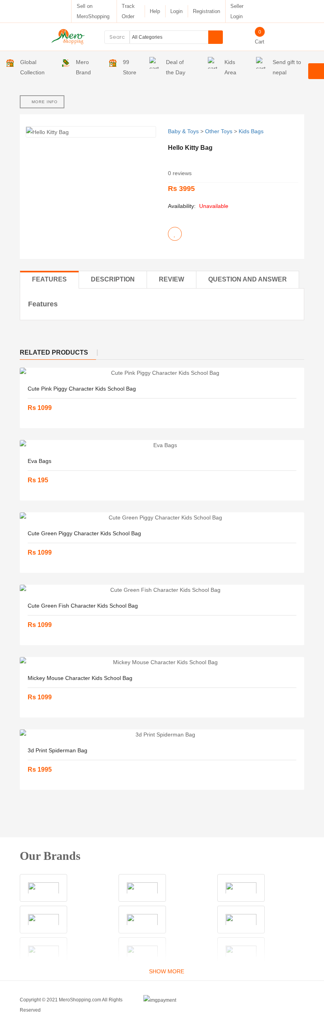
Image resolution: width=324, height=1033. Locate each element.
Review (171, 279)
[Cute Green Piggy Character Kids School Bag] (162, 517)
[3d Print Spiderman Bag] (162, 734)
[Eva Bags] (162, 445)
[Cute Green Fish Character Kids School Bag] (162, 590)
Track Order (128, 11)
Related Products (54, 352)
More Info (44, 102)
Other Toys (218, 131)
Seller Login (236, 11)
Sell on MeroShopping (93, 11)
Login (176, 11)
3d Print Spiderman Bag (57, 750)
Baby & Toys (183, 131)
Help (155, 11)
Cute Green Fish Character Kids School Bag (83, 605)
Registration (206, 11)
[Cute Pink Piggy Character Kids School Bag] (162, 373)
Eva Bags (39, 461)
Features (49, 279)
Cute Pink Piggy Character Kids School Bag (82, 388)
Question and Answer (247, 279)
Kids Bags (251, 131)
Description (113, 279)
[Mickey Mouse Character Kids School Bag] (162, 662)
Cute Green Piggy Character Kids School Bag (84, 533)
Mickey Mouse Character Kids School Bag (80, 678)
